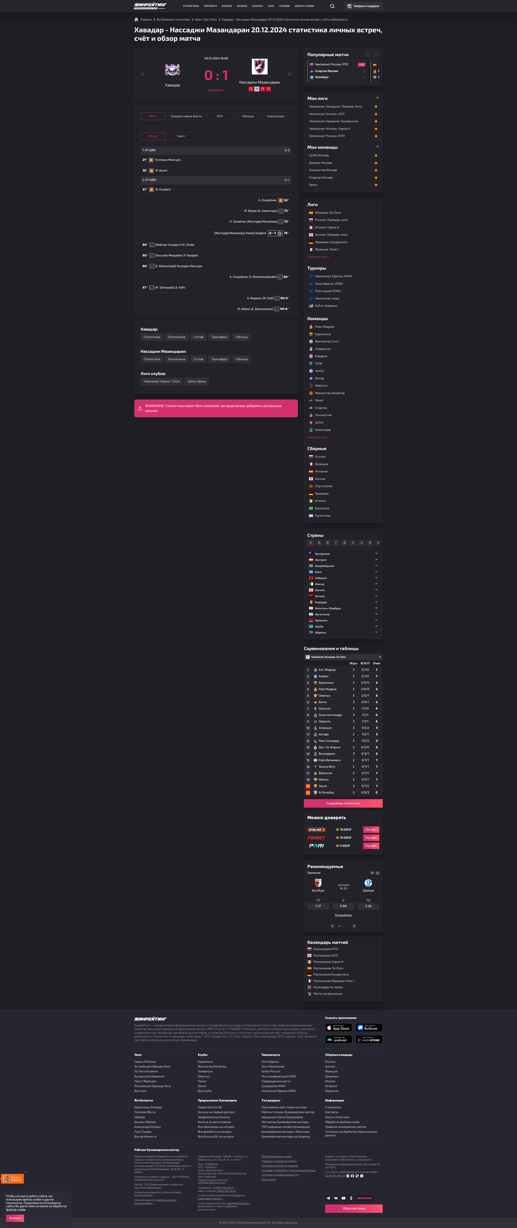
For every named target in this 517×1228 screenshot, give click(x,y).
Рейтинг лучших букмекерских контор (288, 1112)
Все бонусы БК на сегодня (216, 1136)
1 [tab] (339, 926)
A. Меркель (254, 298)
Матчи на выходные (327, 994)
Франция (319, 464)
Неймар (139, 1117)
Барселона (323, 334)
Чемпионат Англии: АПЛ (327, 114)
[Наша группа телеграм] (328, 1198)
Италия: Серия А (325, 227)
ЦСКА (319, 422)
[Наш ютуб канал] (343, 1198)
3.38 (343, 908)
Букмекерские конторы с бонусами (286, 1132)
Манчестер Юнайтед (330, 393)
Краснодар (323, 430)
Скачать (257, 6)
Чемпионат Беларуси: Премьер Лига (335, 106)
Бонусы (227, 6)
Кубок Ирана (197, 381)
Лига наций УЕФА (326, 291)
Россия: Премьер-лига (329, 220)
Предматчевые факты (186, 116)
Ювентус (321, 385)
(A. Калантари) (267, 211)
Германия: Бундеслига (329, 242)
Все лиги (140, 1091)
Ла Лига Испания (146, 1071)
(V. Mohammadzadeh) (263, 277)
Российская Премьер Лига (152, 1086)
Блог (271, 6)
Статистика (191, 6)
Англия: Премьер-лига (329, 235)
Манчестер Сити (327, 341)
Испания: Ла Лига (328, 213)
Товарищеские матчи (276, 1081)
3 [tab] (347, 926)
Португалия (321, 486)
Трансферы (219, 337)
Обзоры (242, 6)
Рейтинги (210, 6)
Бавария (321, 356)
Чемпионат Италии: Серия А (329, 129)
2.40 (318, 908)
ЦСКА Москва (319, 155)
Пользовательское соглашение (280, 1165)
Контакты (331, 1112)
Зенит (313, 185)
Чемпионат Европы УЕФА (331, 276)
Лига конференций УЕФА (279, 1076)
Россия (318, 457)
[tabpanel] (343, 895)
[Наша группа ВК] (336, 1198)
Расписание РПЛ (323, 949)
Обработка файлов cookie (342, 1122)
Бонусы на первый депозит (216, 1112)
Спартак (321, 408)
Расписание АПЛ (323, 955)
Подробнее (343, 917)
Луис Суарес (143, 1132)
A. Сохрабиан (267, 200)
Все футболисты (145, 1136)
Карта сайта (269, 1179)
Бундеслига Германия (149, 1076)
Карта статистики (337, 1117)
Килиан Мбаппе (145, 1122)
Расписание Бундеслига (329, 974)
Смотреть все (316, 257)
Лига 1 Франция (145, 1081)
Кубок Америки (324, 306)
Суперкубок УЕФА (274, 1086)
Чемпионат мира (325, 298)
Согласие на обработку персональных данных (351, 1133)
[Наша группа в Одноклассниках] (351, 1198)
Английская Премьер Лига (152, 1066)
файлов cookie (15, 1209)
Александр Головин (147, 1127)
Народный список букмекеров (282, 1117)
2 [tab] (343, 926)
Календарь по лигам (328, 987)
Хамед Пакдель (256, 233)
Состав (198, 337)
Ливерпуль (323, 349)
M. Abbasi (243, 309)
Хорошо (15, 1218)
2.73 (368, 908)
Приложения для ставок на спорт (284, 1107)
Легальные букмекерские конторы (285, 1122)
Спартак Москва (321, 177)
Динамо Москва (320, 163)
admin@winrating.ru (238, 1203)
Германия (320, 493)
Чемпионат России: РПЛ (327, 136)
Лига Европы (270, 1062)
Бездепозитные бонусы (214, 1117)
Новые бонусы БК (210, 1107)
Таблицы (241, 337)
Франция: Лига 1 (325, 249)
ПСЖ (318, 363)
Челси (319, 371)
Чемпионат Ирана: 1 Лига (162, 381)
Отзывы (284, 6)
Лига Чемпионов (273, 1066)
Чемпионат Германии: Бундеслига (333, 121)
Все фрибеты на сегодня (214, 1132)
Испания (321, 471)
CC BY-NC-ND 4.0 (335, 1175)
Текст (181, 136)
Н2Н (220, 116)
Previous (368, 53)
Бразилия (320, 508)
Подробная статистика (343, 803)
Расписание (176, 337)
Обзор (153, 136)
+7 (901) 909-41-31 (223, 1187)
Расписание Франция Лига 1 (331, 981)
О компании (333, 1107)
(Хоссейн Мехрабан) (169, 255)
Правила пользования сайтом (345, 1127)
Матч (153, 116)
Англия (318, 479)
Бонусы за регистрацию (214, 1122)
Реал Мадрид (324, 327)
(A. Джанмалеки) (262, 309)
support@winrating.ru (210, 1198)
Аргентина (320, 515)
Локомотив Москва (323, 170)
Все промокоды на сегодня (216, 1127)
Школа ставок (304, 6)
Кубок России (271, 1071)
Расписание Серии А (326, 962)
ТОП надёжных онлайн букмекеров (286, 1127)
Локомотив (323, 415)
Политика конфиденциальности (280, 1175)
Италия (318, 501)
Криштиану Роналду (148, 1107)
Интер (319, 378)
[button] (343, 554)
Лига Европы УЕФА (327, 284)
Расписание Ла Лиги (326, 968)
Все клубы (205, 1091)
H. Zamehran (238, 221)
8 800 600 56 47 (226, 1191)
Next (376, 53)
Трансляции (275, 116)
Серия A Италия (145, 1062)
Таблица (248, 116)
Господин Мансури (168, 160)
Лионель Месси (145, 1112)
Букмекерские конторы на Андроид (286, 1136)
